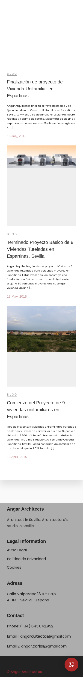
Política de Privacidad (27, 559)
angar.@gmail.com (44, 646)
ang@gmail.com (45, 636)
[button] (71, 664)
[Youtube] (38, 663)
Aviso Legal (17, 550)
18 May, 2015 (17, 296)
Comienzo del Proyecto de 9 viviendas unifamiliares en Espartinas (36, 409)
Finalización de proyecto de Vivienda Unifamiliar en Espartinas (35, 88)
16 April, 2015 (17, 457)
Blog (12, 73)
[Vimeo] (44, 663)
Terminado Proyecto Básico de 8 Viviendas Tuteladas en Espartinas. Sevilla (40, 249)
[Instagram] (56, 663)
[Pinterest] (50, 663)
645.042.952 (42, 626)
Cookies (14, 567)
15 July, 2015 (16, 136)
